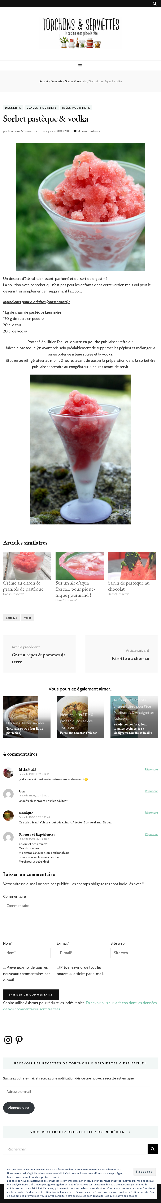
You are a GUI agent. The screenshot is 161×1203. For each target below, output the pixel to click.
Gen (22, 791)
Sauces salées (81, 721)
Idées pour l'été (76, 107)
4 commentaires (89, 131)
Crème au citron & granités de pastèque (23, 586)
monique (26, 812)
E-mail (63, 943)
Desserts (13, 107)
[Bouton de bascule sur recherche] (155, 4)
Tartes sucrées (33, 723)
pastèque (11, 617)
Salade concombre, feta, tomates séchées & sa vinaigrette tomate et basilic (133, 728)
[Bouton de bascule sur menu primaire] (80, 66)
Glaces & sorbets (41, 107)
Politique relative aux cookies (120, 1195)
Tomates (67, 727)
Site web (117, 943)
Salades (120, 719)
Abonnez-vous (19, 1108)
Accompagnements (130, 700)
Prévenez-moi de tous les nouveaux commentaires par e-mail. (26, 973)
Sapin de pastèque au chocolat (129, 586)
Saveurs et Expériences (37, 834)
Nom (8, 943)
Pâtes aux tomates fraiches (78, 733)
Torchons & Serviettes (22, 131)
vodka (27, 617)
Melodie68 (27, 769)
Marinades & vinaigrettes (134, 712)
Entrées (120, 706)
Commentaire (14, 896)
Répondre (151, 769)
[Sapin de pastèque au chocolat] (132, 566)
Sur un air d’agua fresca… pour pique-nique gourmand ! (75, 589)
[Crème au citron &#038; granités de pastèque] (27, 566)
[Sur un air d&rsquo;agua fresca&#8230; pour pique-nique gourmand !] (80, 566)
